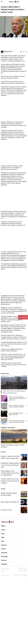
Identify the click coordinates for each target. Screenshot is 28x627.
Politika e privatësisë (23, 570)
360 (2, 541)
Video (3, 537)
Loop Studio (23, 574)
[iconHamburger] (2, 1)
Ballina (3, 526)
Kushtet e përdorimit (23, 568)
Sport (2, 533)
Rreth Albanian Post (5, 568)
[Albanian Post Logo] (14, 1)
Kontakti (2, 571)
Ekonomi (4, 560)
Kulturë (3, 549)
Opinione (4, 545)
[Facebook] (21, 52)
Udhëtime (4, 564)
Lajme (3, 530)
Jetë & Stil (4, 552)
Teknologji (4, 556)
